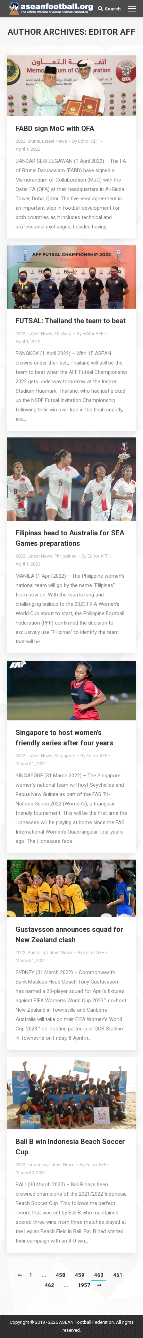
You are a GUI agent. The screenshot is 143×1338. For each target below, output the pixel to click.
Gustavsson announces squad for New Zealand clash (69, 934)
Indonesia (37, 1164)
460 (98, 1275)
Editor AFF (112, 32)
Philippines (65, 556)
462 (49, 1285)
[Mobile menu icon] (132, 9)
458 (60, 1275)
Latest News (54, 141)
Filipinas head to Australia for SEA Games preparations (70, 538)
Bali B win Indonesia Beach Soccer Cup (70, 1146)
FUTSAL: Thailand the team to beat (71, 321)
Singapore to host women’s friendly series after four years (64, 737)
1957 (84, 1285)
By (85, 141)
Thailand (63, 333)
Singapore (64, 755)
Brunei (33, 141)
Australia (36, 952)
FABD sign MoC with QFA (55, 128)
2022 (20, 141)
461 (118, 1275)
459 (79, 1275)
